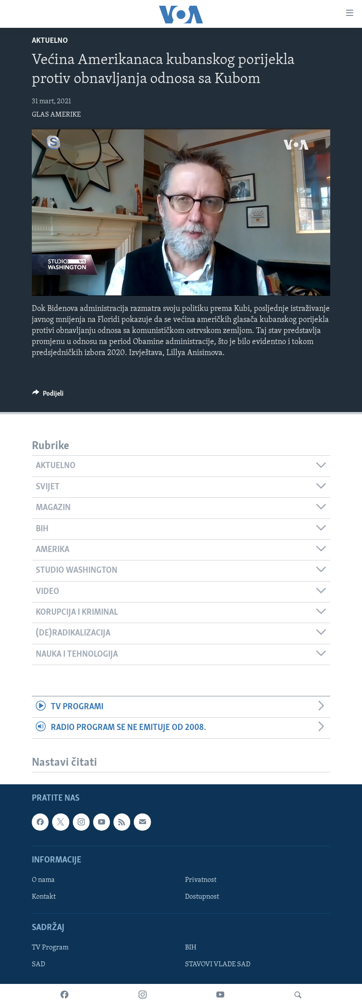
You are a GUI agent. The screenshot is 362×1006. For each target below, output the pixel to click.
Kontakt (44, 896)
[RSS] (121, 822)
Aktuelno (50, 41)
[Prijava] (142, 822)
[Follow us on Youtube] (101, 822)
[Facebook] (64, 995)
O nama (43, 880)
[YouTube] (220, 995)
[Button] (48, 395)
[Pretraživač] (298, 995)
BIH (190, 948)
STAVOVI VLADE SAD (217, 964)
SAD (38, 964)
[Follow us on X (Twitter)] (60, 822)
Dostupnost (202, 896)
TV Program (50, 948)
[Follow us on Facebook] (40, 822)
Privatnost (200, 880)
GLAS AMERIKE (56, 114)
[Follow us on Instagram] (81, 822)
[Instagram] (142, 995)
